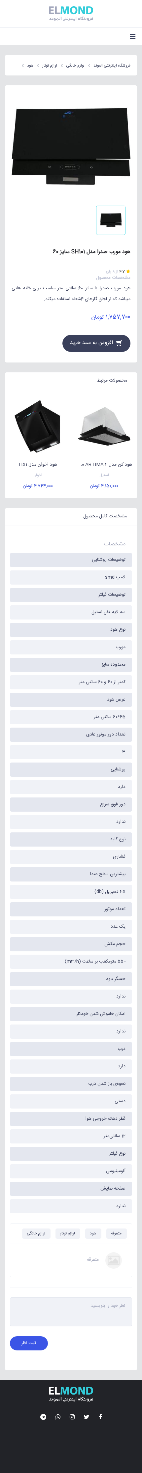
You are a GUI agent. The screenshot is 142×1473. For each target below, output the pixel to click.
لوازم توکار (67, 1233)
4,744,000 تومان (38, 486)
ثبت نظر (28, 1343)
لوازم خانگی (36, 1233)
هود (93, 1233)
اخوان (37, 475)
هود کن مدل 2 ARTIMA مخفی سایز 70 (101, 464)
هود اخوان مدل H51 (38, 464)
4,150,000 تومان (104, 486)
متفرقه (116, 1233)
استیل (104, 475)
